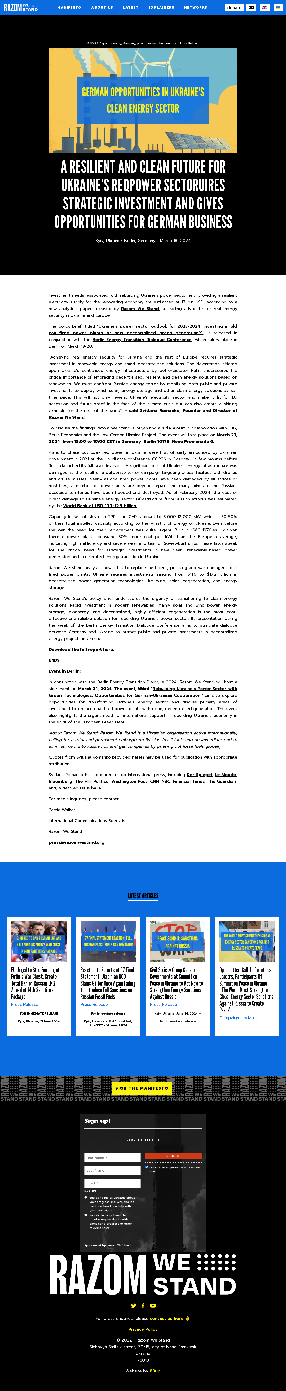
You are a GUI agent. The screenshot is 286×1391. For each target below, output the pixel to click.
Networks (195, 7)
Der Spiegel (199, 775)
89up (155, 1371)
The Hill (82, 781)
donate (234, 7)
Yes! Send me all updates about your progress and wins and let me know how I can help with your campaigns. (112, 1204)
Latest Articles (143, 895)
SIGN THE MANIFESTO (142, 1088)
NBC (166, 781)
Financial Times (189, 781)
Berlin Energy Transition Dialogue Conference (142, 339)
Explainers (161, 7)
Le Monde (225, 775)
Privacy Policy (143, 1329)
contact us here (167, 1318)
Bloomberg (60, 781)
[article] (39, 976)
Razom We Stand (140, 308)
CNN (154, 781)
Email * (92, 1180)
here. (108, 649)
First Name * (95, 1155)
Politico (101, 781)
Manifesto (69, 7)
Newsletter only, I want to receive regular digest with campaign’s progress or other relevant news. (111, 1221)
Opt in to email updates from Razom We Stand (174, 1169)
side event (173, 428)
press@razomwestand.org (76, 842)
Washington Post (129, 781)
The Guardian (221, 781)
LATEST (131, 7)
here (95, 788)
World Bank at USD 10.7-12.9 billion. (100, 506)
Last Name (94, 1168)
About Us (102, 7)
